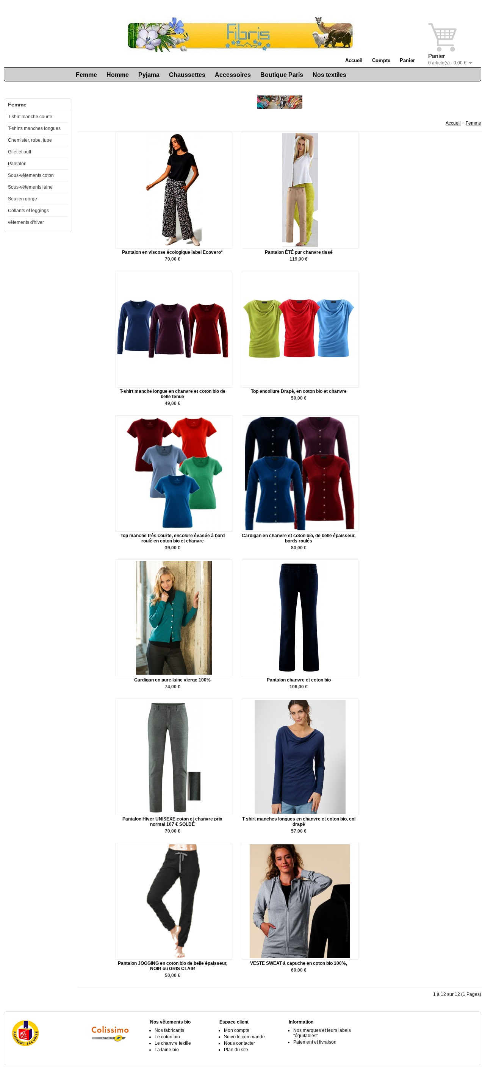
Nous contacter (239, 1043)
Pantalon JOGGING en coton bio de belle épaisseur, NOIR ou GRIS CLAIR (172, 966)
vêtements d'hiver (26, 222)
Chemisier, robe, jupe (30, 140)
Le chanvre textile (173, 1043)
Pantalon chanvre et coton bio (299, 680)
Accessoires (233, 75)
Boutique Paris (281, 75)
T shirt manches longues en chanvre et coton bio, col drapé (298, 821)
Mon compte (236, 1030)
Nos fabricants (169, 1030)
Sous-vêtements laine (30, 187)
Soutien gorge (22, 199)
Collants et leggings (28, 210)
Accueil (354, 60)
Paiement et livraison (314, 1042)
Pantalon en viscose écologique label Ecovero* (172, 252)
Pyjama (149, 75)
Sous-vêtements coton (31, 175)
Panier (407, 60)
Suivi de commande (244, 1036)
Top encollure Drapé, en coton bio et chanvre (299, 391)
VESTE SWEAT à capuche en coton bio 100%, (298, 963)
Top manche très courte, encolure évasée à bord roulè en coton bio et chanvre (172, 538)
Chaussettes (187, 75)
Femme (86, 75)
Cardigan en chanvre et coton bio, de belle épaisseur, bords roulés (298, 538)
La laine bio (167, 1049)
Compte (381, 60)
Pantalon (17, 163)
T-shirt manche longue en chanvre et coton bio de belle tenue (172, 394)
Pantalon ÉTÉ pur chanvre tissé (299, 252)
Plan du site (236, 1049)
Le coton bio (167, 1036)
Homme (117, 75)
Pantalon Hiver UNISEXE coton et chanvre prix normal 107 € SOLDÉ (172, 821)
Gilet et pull (19, 152)
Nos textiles (329, 75)
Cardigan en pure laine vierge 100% (172, 680)
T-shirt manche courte (30, 116)
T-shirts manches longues (34, 128)
